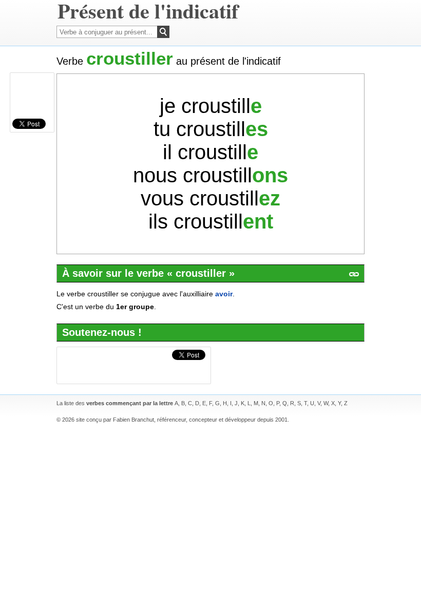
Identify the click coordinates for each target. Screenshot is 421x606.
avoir (224, 294)
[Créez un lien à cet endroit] (354, 274)
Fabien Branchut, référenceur (149, 419)
